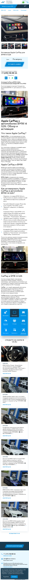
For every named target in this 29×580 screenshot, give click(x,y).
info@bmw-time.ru (9, 559)
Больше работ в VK (14, 533)
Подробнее (6, 576)
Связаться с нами (7, 555)
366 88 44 (23, 2)
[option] (14, 28)
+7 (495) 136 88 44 (9, 73)
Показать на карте (7, 567)
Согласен (14, 576)
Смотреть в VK (7, 373)
